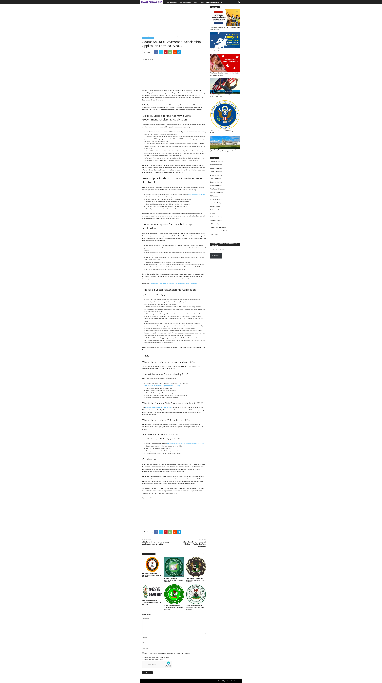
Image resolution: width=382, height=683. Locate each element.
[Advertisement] (174, 19)
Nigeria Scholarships (152, 36)
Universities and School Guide (218, 231)
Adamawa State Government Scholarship (158, 407)
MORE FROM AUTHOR (162, 554)
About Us (229, 681)
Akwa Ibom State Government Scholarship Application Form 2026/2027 (194, 544)
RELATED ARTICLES (149, 554)
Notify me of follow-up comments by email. (156, 657)
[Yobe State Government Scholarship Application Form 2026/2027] (152, 591)
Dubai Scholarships (215, 178)
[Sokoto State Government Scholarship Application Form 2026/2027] (196, 594)
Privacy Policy (221, 681)
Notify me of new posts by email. (153, 659)
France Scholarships (216, 185)
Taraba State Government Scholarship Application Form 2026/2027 (173, 607)
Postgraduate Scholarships (218, 210)
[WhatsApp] (170, 52)
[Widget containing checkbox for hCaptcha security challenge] (157, 664)
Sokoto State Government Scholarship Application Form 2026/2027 (195, 607)
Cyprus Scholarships (216, 175)
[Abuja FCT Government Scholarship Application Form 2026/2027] (174, 567)
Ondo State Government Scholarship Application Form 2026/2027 (151, 575)
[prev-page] (203, 554)
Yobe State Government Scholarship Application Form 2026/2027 (151, 602)
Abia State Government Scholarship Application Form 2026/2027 (155, 543)
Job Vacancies (172, 2)
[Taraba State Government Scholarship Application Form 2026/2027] (174, 594)
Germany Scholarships (216, 192)
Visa (195, 2)
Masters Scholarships (216, 199)
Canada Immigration (216, 168)
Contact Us (237, 681)
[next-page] (205, 554)
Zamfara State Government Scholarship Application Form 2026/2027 (195, 580)
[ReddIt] (175, 52)
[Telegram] (179, 52)
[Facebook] (156, 52)
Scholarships (185, 2)
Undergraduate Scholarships (218, 227)
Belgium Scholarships (216, 164)
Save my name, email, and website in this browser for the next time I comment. (167, 653)
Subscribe (216, 256)
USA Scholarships (215, 234)
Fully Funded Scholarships (211, 2)
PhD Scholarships (215, 206)
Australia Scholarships (216, 161)
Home (143, 36)
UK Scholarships (215, 224)
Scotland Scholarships (216, 217)
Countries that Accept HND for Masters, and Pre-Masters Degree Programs (173, 283)
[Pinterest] (166, 52)
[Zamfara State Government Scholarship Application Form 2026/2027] (196, 567)
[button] (239, 2)
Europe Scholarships (216, 182)
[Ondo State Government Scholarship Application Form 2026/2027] (152, 564)
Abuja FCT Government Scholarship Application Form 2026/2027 (173, 580)
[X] (161, 52)
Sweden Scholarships (216, 220)
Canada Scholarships (216, 171)
